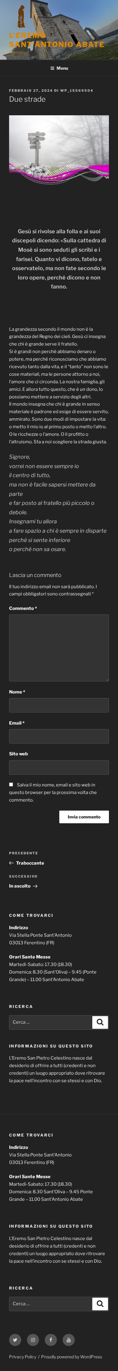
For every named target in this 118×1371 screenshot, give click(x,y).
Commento (23, 608)
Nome (17, 692)
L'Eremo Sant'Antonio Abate (57, 40)
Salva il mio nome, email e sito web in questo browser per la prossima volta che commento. (53, 792)
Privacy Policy (22, 1356)
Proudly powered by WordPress (71, 1356)
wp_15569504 (76, 90)
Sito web (18, 754)
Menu (62, 68)
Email (17, 723)
